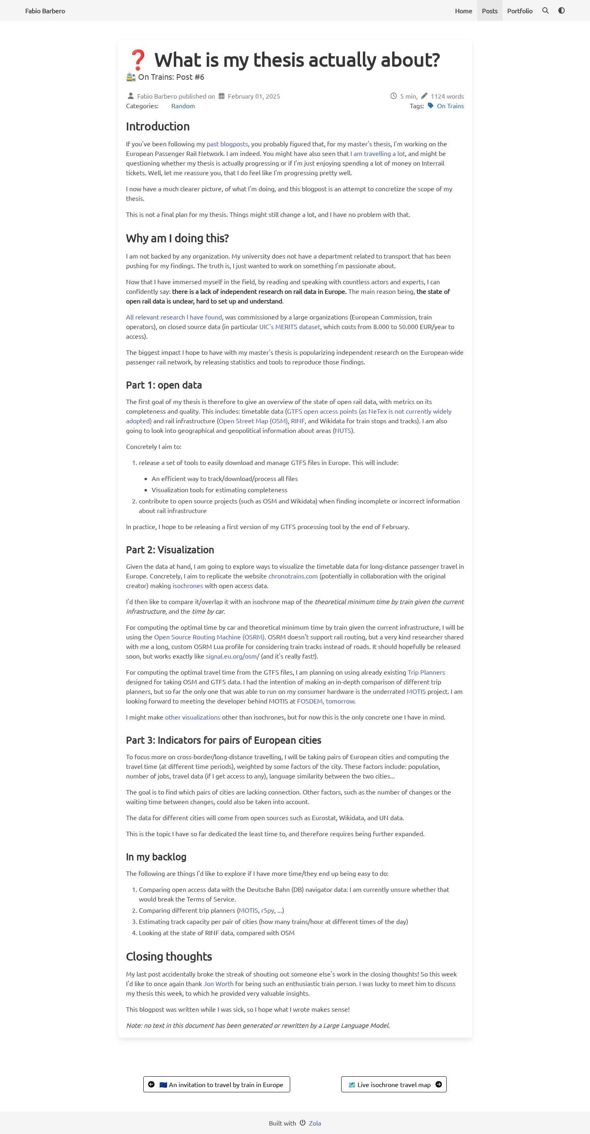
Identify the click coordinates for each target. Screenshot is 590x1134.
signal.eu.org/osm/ (232, 656)
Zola (315, 1123)
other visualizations (192, 717)
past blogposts (227, 143)
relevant (147, 317)
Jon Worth (218, 983)
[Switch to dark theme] (561, 10)
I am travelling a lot (377, 153)
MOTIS (416, 691)
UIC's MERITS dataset (289, 326)
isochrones (188, 585)
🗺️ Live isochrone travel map (389, 1084)
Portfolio (520, 10)
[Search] (545, 10)
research (173, 317)
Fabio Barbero (45, 10)
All (130, 317)
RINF (298, 420)
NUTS (343, 430)
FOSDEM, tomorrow (325, 701)
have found (206, 317)
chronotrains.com (293, 576)
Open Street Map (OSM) (253, 420)
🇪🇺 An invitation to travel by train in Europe (221, 1084)
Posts (490, 10)
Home (463, 10)
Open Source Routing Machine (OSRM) (209, 637)
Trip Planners (426, 672)
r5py (267, 910)
